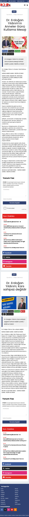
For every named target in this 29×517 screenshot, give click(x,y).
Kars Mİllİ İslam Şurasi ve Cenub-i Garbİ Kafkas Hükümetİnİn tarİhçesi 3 (15, 227)
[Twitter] (5, 509)
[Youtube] (12, 509)
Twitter (7, 257)
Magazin (3, 502)
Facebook (8, 253)
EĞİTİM (16, 494)
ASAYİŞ (16, 490)
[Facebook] (1, 509)
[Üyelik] (28, 1)
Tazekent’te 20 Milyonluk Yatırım (14, 247)
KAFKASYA (3, 504)
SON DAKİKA (13, 1)
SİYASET (3, 494)
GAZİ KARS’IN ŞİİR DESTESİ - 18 (12, 222)
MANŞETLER (21, 1)
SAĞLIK (2, 496)
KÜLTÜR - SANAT (4, 498)
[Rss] (15, 509)
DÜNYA (16, 492)
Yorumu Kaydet (14, 203)
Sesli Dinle (10, 54)
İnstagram (8, 262)
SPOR (16, 498)
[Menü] (25, 5)
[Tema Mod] (27, 5)
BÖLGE (16, 488)
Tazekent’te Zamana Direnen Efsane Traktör (13, 234)
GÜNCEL (17, 496)
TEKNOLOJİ (17, 500)
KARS (14, 11)
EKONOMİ (3, 500)
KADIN (2, 490)
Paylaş (5, 51)
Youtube (8, 266)
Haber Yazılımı (25, 515)
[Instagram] (8, 509)
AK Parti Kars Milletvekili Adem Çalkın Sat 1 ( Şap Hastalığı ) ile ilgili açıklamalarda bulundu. (14, 241)
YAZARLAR (4, 1)
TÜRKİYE (3, 492)
